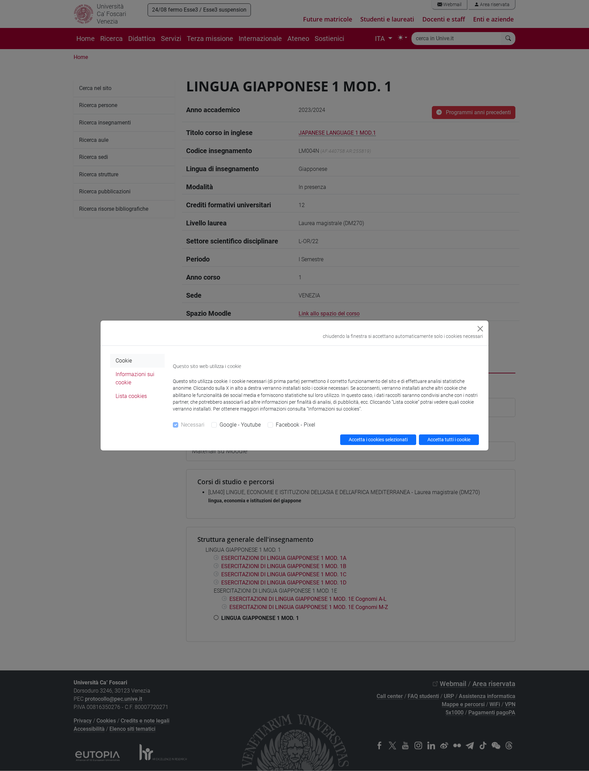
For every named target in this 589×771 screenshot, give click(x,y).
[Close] (480, 328)
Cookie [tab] (124, 360)
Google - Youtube (240, 424)
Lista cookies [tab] (131, 396)
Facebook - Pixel (295, 424)
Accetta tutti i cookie (448, 439)
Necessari (193, 424)
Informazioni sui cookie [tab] (135, 378)
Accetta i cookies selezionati (378, 439)
